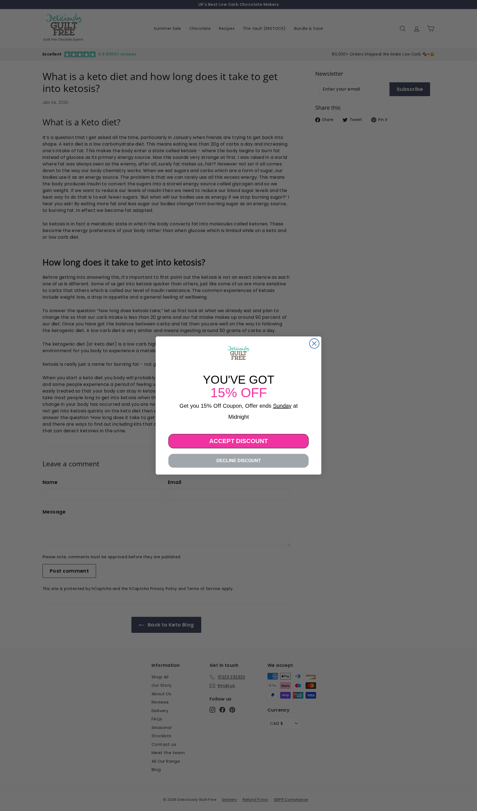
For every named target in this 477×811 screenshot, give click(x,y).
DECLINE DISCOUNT (238, 460)
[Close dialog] (314, 343)
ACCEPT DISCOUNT (238, 441)
